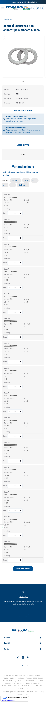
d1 (25, 200)
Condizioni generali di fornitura (13, 691)
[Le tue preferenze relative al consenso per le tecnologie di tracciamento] (2, 527)
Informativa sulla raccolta (8, 700)
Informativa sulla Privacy (35, 691)
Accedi (8, 118)
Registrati (9, 130)
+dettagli (7, 209)
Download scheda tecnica (23, 110)
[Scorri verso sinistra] (18, 81)
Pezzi (5, 213)
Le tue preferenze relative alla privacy (17, 697)
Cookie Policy (23, 694)
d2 (5, 203)
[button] (2, 8)
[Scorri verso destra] (27, 81)
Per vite (6, 200)
